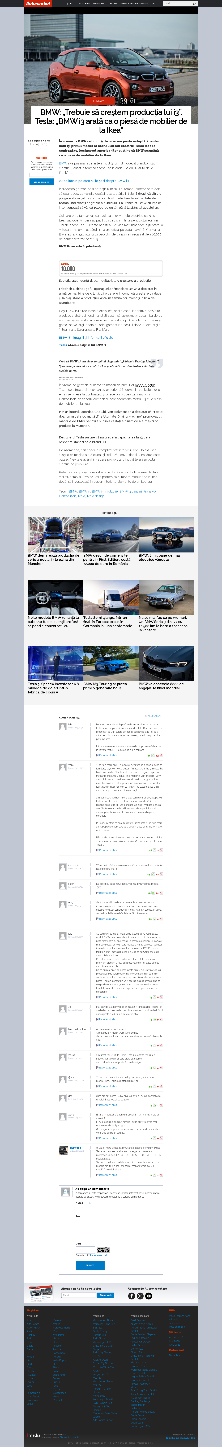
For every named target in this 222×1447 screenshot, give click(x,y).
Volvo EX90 (99, 1395)
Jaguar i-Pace (138, 1366)
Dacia (30, 1349)
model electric (145, 385)
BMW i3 (123, 181)
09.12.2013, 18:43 (76, 1010)
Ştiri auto (173, 1319)
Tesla (63, 345)
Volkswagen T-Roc (103, 1342)
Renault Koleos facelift (143, 1411)
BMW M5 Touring (102, 1352)
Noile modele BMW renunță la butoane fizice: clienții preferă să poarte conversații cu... (53, 622)
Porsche (57, 1349)
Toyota (56, 1389)
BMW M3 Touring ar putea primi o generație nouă (105, 686)
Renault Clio (99, 1334)
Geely (30, 1367)
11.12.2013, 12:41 (76, 1118)
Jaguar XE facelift (140, 1380)
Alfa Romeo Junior (103, 1420)
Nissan (56, 1338)
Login (153, 3)
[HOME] (38, 3)
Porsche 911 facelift (103, 1399)
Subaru (57, 1378)
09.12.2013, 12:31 (76, 728)
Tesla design (95, 496)
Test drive (174, 1323)
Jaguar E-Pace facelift (142, 1376)
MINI (55, 1331)
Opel (55, 1342)
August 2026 (176, 1337)
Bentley (31, 1334)
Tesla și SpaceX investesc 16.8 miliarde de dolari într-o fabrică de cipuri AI (53, 688)
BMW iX (135, 1408)
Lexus (30, 1403)
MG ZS (97, 1385)
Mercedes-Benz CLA (104, 1324)
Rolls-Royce (59, 1360)
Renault (57, 1356)
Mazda (56, 1324)
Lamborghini (33, 1393)
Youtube (148, 1296)
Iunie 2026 (174, 1344)
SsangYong (59, 1374)
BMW (63, 163)
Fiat (29, 1360)
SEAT (56, 1364)
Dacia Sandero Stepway (143, 1334)
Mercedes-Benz (61, 1327)
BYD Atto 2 (99, 1338)
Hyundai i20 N (139, 1362)
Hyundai (31, 1374)
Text (79, 1216)
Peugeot (57, 1345)
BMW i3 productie (105, 491)
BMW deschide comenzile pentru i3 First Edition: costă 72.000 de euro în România (106, 559)
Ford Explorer (138, 1320)
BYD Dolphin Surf (102, 1403)
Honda (30, 1371)
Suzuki (56, 1382)
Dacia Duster (138, 1415)
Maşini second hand (179, 1315)
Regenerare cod (98, 1255)
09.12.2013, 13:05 (76, 768)
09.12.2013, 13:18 (76, 887)
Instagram (140, 1296)
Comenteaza (154, 716)
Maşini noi (33, 1310)
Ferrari (30, 1356)
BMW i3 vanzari (130, 491)
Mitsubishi (58, 1334)
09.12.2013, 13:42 (76, 906)
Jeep (29, 1385)
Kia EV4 (97, 1356)
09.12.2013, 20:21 (76, 1058)
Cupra (30, 1345)
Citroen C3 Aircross (103, 1363)
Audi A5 (97, 1370)
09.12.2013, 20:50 (77, 1080)
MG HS (97, 1378)
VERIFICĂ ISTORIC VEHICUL (134, 3)
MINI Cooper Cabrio (103, 1367)
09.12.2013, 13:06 (76, 868)
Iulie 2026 (174, 1341)
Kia (28, 1389)
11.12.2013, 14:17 (78, 1151)
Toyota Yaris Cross (141, 1341)
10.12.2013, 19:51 (76, 1099)
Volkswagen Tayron (103, 1381)
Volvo (56, 1396)
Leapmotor (32, 1400)
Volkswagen (59, 1393)
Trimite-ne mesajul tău (180, 1438)
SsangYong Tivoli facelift (144, 1390)
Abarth (30, 1320)
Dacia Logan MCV (140, 1426)
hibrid (137, 325)
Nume (79, 1203)
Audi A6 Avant (100, 1359)
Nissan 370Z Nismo (142, 1324)
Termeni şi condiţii (69, 1437)
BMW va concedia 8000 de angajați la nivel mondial (161, 686)
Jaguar (30, 1382)
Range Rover (59, 1353)
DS (28, 1353)
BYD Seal (98, 1327)
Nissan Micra (138, 1352)
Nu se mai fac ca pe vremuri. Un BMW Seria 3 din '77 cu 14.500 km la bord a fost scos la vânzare (163, 624)
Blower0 (75, 1147)
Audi (29, 1331)
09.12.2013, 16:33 (76, 937)
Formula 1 (174, 1355)
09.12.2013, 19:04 (76, 1032)
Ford (29, 1364)
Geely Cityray (100, 1331)
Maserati (57, 1320)
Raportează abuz (108, 755)
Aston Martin (33, 1327)
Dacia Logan (137, 1422)
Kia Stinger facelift (140, 1397)
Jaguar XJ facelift (140, 1338)
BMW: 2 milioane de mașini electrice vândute (161, 557)
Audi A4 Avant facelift (142, 1394)
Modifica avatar (65, 1192)
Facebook (131, 1296)
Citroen (30, 1342)
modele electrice (131, 215)
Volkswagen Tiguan (103, 1320)
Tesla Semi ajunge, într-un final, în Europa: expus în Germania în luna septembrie (107, 622)
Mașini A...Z (59, 1400)
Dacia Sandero (138, 1419)
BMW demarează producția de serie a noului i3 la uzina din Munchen (53, 559)
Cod (78, 1243)
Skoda (56, 1367)
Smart (56, 1371)
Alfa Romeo (33, 1324)
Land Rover (33, 1396)
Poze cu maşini (177, 1326)
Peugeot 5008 (100, 1374)
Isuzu (30, 1378)
